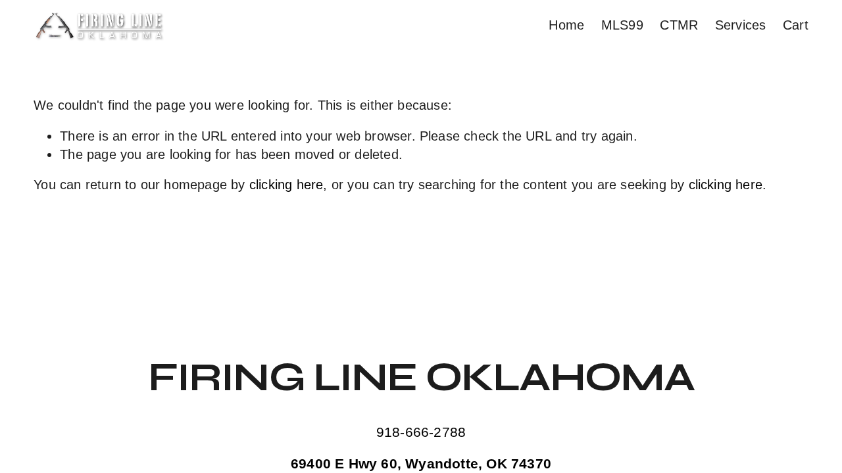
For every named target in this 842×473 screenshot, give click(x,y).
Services (740, 25)
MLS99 (622, 25)
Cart (795, 25)
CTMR (679, 25)
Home (566, 25)
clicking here (286, 184)
